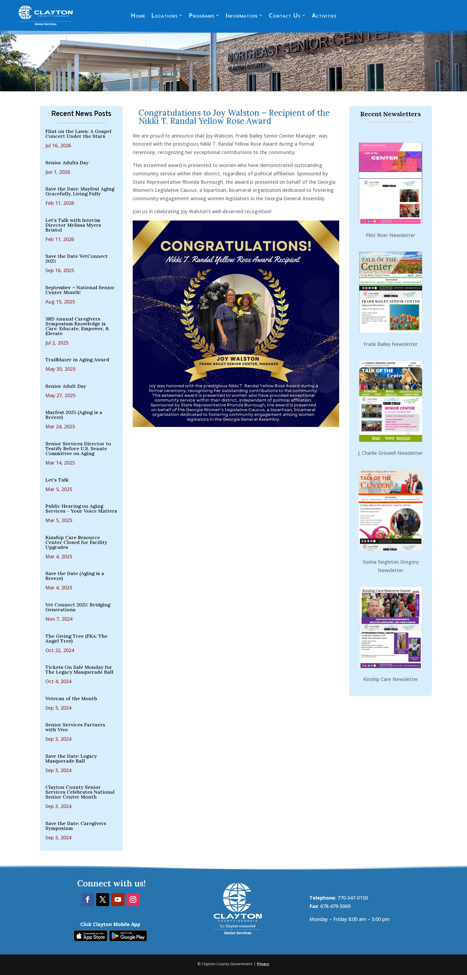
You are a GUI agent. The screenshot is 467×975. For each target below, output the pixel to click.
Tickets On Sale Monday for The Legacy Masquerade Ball (79, 669)
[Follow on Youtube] (117, 899)
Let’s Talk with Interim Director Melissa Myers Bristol (73, 225)
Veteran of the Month (71, 698)
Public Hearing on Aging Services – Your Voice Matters (81, 508)
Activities (324, 16)
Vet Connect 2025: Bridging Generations (77, 607)
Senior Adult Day (65, 386)
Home (138, 16)
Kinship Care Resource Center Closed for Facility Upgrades (76, 542)
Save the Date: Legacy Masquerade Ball (71, 758)
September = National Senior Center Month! (80, 289)
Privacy (263, 963)
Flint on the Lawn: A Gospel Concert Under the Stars (78, 133)
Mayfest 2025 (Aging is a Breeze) (73, 414)
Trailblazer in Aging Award (77, 359)
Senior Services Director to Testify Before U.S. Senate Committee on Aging (78, 448)
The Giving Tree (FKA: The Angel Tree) (76, 638)
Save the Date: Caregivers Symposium (75, 825)
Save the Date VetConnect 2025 (76, 258)
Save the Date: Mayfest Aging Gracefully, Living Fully (79, 191)
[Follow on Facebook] (87, 899)
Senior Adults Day (67, 162)
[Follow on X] (102, 899)
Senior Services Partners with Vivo (75, 727)
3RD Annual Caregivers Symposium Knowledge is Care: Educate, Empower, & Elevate (77, 326)
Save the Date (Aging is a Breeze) (74, 575)
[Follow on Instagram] (132, 899)
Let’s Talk (57, 480)
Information (242, 16)
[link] (91, 939)
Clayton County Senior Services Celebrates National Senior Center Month (80, 792)
